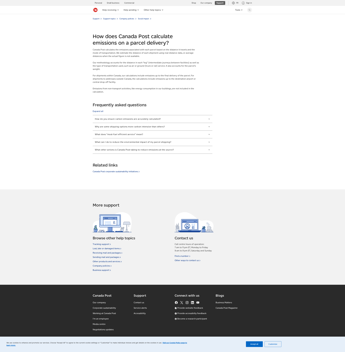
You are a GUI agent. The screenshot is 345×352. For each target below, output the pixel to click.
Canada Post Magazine (227, 308)
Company (101, 265)
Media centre (99, 324)
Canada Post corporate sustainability (115, 171)
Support (96, 19)
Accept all (254, 344)
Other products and (106, 261)
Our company (99, 302)
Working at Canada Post (104, 313)
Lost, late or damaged (106, 248)
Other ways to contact (187, 260)
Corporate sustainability (104, 308)
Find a (182, 256)
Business (101, 270)
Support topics (109, 19)
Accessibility (140, 313)
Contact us (139, 302)
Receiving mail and (107, 253)
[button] (98, 111)
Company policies (126, 19)
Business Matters (224, 302)
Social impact (143, 19)
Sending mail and (106, 257)
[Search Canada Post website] (249, 10)
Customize (272, 344)
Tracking (101, 244)
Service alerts (140, 308)
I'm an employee (101, 318)
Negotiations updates (103, 329)
